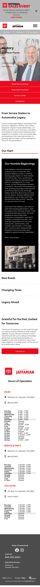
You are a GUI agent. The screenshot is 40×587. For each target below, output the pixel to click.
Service (21, 32)
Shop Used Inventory (20, 89)
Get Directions (34, 32)
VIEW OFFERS (16, 17)
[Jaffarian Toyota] (18, 25)
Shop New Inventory (20, 84)
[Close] (36, 11)
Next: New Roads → (13, 237)
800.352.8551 (13, 557)
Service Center (20, 95)
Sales (7, 32)
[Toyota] (5, 26)
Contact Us (20, 101)
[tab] (20, 150)
